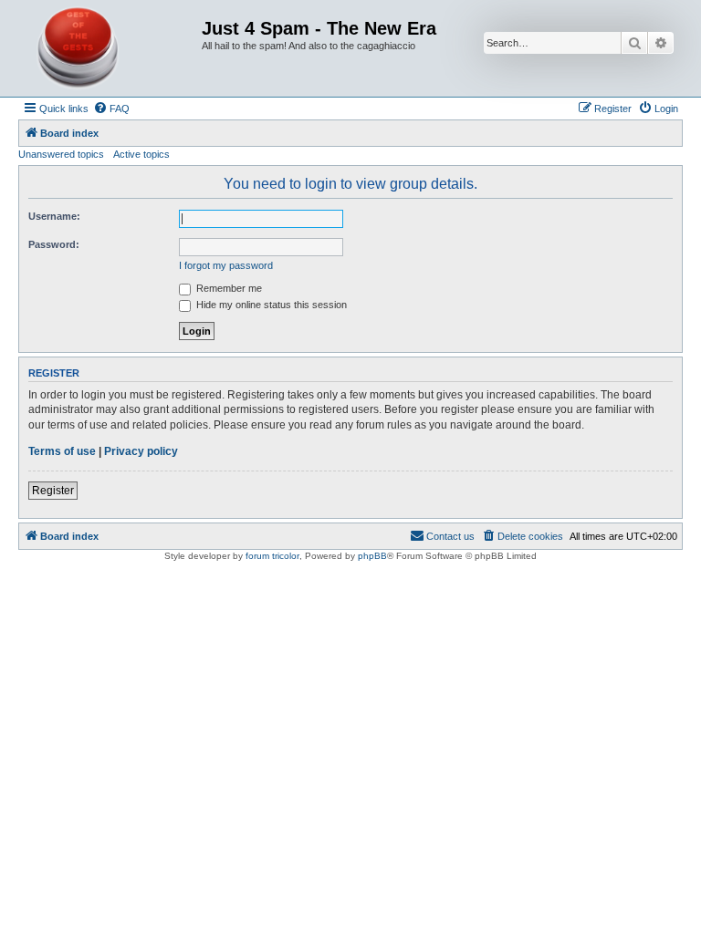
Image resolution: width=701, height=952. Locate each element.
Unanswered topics (61, 154)
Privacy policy (141, 451)
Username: (54, 216)
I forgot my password (226, 265)
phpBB (372, 556)
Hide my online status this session (270, 304)
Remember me (228, 288)
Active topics (141, 154)
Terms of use (62, 451)
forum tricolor (272, 556)
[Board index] (112, 48)
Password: (53, 244)
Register (53, 490)
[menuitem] (111, 108)
